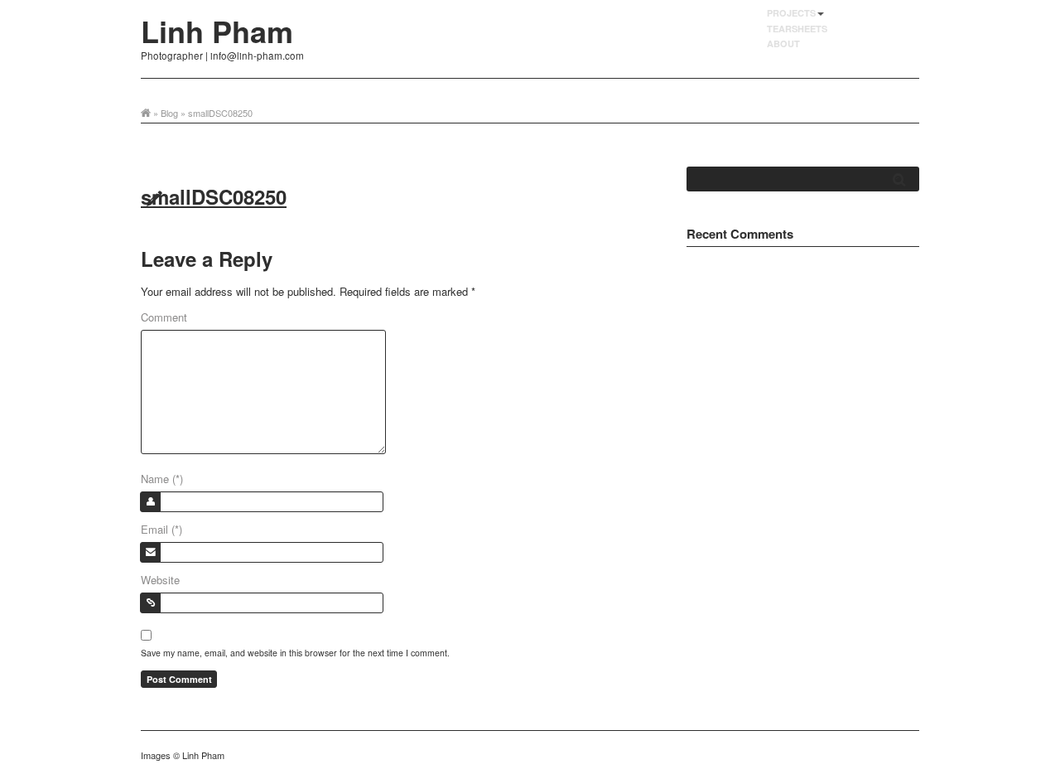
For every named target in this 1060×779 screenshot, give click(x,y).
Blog (169, 112)
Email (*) (161, 529)
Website (160, 580)
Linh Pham (217, 30)
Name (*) (162, 478)
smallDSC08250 (214, 196)
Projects (791, 13)
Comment (164, 317)
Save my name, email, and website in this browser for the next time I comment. (295, 652)
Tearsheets (797, 28)
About (783, 43)
